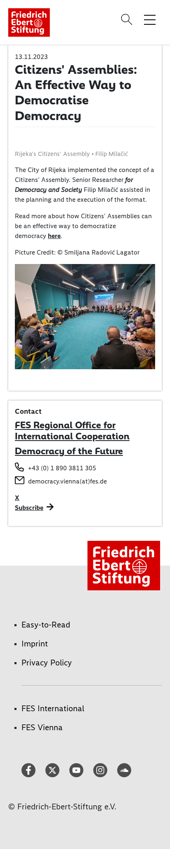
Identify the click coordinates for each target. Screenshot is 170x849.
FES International (52, 708)
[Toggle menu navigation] (150, 19)
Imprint (34, 644)
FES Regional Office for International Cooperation (72, 430)
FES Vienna (42, 727)
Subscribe (29, 508)
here (54, 236)
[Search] (128, 19)
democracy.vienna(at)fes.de (67, 481)
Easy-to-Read (45, 625)
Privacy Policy (46, 662)
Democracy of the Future (69, 451)
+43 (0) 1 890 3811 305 (62, 468)
